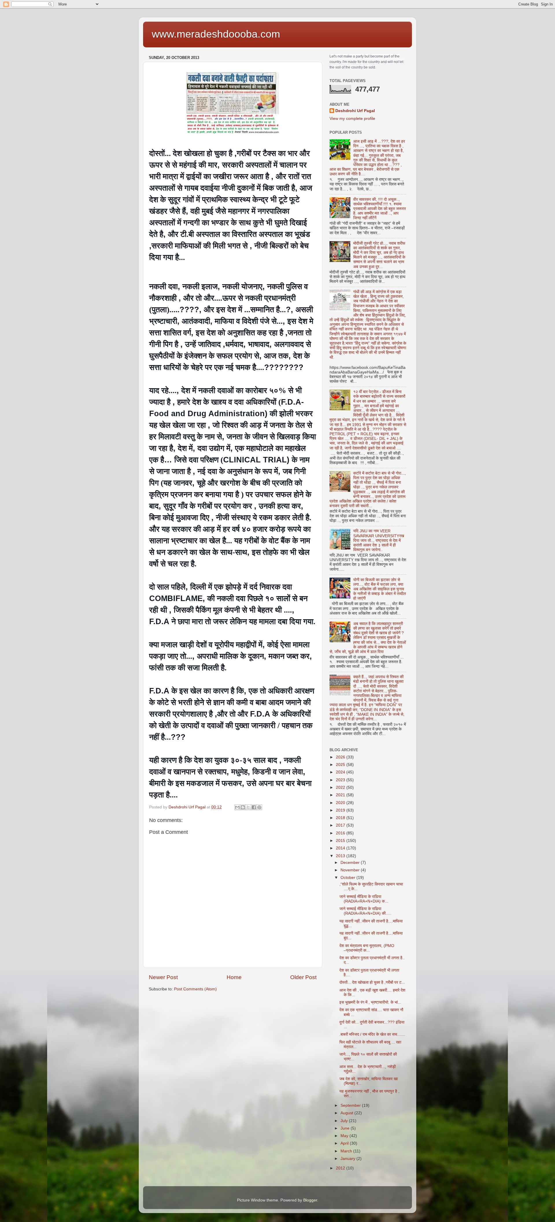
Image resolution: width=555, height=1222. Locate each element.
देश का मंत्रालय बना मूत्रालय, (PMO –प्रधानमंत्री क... (366, 948)
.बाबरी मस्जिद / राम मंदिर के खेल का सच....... (372, 1034)
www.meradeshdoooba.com (216, 34)
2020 (341, 803)
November (351, 870)
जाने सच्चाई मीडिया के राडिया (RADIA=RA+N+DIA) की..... (365, 911)
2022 (341, 787)
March (347, 1151)
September (351, 1105)
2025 (341, 764)
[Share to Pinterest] (259, 807)
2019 (341, 810)
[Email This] (237, 807)
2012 (341, 1168)
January (348, 1158)
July (345, 1121)
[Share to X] (248, 807)
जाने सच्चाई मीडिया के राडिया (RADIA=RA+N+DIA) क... (363, 898)
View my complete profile (352, 118)
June (346, 1128)
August (347, 1113)
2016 (341, 833)
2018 (341, 818)
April (345, 1143)
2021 (341, 795)
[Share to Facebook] (254, 807)
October (348, 877)
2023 (341, 780)
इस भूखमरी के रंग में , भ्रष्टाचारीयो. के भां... (370, 1002)
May (345, 1136)
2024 (341, 772)
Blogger (310, 1200)
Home (234, 977)
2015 (341, 840)
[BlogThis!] (243, 807)
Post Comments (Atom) (195, 989)
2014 (341, 848)
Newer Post (163, 977)
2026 (341, 757)
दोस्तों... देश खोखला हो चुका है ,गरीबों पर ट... (372, 982)
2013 (341, 856)
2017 (341, 825)
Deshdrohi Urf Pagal (355, 111)
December (351, 862)
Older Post (303, 977)
